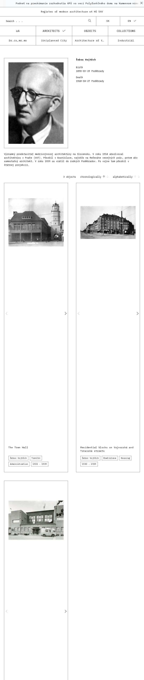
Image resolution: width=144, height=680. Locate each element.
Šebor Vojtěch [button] (18, 458)
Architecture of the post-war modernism (91, 40)
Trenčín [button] (35, 458)
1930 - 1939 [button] (40, 464)
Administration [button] (19, 464)
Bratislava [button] (109, 458)
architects (51, 31)
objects (90, 31)
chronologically (91, 176)
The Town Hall (18, 447)
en (129, 20)
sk (108, 20)
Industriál (126, 40)
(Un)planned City (54, 40)
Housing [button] (125, 458)
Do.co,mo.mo (18, 40)
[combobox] (44, 21)
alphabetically (123, 176)
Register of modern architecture (72, 11)
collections (126, 31)
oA (17, 31)
